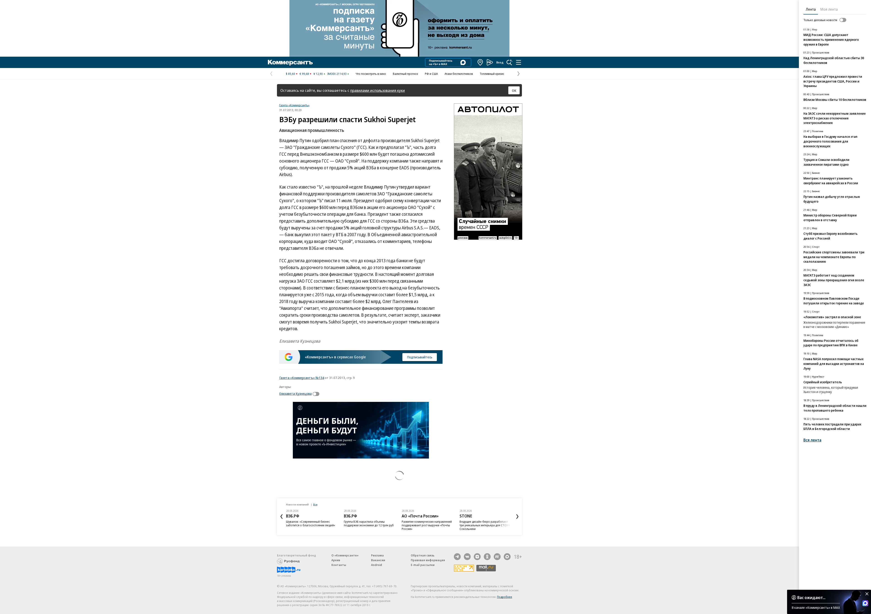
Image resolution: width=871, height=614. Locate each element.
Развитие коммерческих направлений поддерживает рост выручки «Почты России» (427, 525)
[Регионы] (480, 62)
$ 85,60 (290, 74)
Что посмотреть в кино (371, 74)
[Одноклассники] (487, 556)
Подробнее (504, 597)
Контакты (338, 565)
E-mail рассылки (423, 565)
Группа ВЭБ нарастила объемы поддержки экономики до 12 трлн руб (369, 523)
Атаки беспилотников (459, 74)
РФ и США (431, 74)
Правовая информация (428, 560)
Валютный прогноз (405, 74)
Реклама (377, 555)
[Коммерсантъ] (290, 62)
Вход (500, 62)
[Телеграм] (457, 556)
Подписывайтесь (419, 357)
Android (376, 565)
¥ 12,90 (318, 74)
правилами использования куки (377, 90)
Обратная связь (422, 555)
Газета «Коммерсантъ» (294, 105)
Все (315, 504)
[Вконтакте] (467, 556)
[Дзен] (477, 556)
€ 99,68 (304, 74)
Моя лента (829, 9)
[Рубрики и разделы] (518, 62)
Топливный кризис (492, 74)
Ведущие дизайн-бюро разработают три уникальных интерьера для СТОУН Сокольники (485, 525)
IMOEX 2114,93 (337, 74)
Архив (335, 560)
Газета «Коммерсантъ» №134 (301, 377)
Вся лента (812, 440)
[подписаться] (317, 394)
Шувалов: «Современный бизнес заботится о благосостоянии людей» (310, 523)
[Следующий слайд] (517, 516)
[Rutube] (497, 556)
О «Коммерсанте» (345, 555)
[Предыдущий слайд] (281, 516)
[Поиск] (509, 62)
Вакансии (378, 560)
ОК (514, 90)
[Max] (507, 556)
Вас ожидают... (811, 597)
